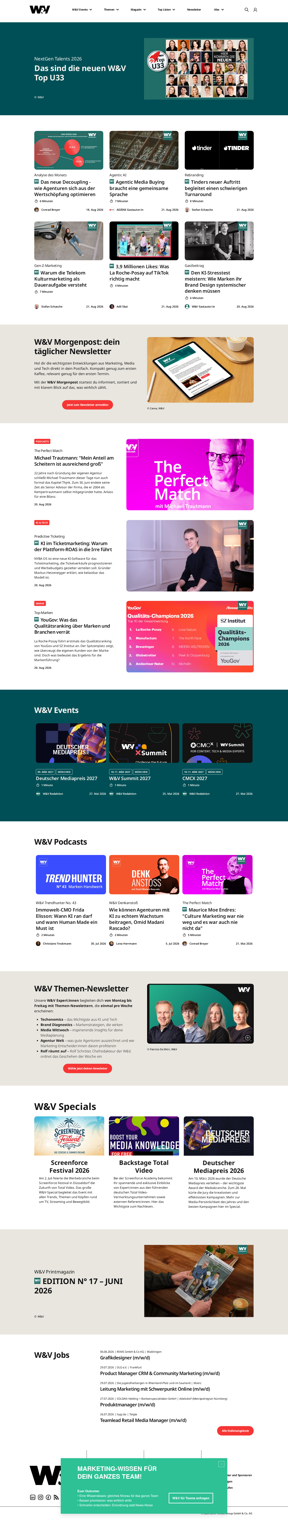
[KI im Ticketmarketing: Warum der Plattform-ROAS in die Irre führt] (190, 555)
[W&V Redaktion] (38, 793)
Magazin (136, 9)
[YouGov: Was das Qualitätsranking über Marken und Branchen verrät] (190, 636)
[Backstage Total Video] (144, 1165)
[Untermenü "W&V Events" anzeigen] (90, 9)
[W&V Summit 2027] (144, 743)
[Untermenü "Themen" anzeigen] (117, 9)
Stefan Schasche (202, 209)
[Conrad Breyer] (36, 209)
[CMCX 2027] (217, 743)
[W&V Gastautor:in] (187, 306)
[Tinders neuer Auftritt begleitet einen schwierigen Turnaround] (219, 150)
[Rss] (56, 1497)
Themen (109, 9)
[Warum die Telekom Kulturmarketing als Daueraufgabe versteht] (68, 240)
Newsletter (194, 9)
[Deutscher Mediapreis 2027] (71, 743)
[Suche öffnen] (247, 9)
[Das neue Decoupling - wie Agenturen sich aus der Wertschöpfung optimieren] (68, 150)
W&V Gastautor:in (203, 306)
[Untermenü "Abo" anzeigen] (222, 9)
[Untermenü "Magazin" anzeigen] (144, 9)
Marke (40, 603)
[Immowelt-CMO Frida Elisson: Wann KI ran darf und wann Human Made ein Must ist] (71, 874)
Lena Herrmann (126, 943)
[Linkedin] (33, 1497)
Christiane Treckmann (57, 943)
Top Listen (164, 9)
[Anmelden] (255, 9)
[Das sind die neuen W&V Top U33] (201, 69)
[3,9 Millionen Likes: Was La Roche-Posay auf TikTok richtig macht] (144, 240)
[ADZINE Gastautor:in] (112, 209)
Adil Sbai (122, 306)
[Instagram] (40, 1497)
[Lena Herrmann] (111, 943)
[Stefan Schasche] (187, 209)
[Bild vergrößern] (248, 1038)
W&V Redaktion (53, 794)
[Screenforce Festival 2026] (69, 1165)
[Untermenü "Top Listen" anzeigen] (173, 9)
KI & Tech (42, 522)
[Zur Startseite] (55, 1475)
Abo (216, 9)
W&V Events (80, 9)
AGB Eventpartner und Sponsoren (230, 1475)
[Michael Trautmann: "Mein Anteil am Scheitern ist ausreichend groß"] (190, 474)
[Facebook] (48, 1497)
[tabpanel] (71, 759)
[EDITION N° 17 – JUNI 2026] (201, 1282)
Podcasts (42, 441)
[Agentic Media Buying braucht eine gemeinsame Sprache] (144, 150)
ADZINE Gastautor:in (130, 209)
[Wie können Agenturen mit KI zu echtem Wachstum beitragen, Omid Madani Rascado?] (144, 874)
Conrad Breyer (50, 209)
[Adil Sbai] (112, 306)
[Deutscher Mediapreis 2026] (219, 1165)
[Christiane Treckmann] (38, 943)
